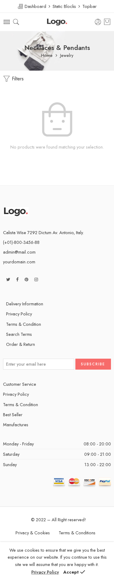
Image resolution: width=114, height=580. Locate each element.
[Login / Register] (98, 22)
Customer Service (19, 384)
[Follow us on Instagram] (36, 279)
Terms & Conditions (77, 532)
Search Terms (19, 334)
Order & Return (20, 344)
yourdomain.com (19, 261)
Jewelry (66, 55)
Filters (17, 78)
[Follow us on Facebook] (17, 279)
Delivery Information (24, 304)
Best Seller (12, 414)
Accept (71, 572)
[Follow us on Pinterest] (26, 279)
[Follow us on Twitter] (8, 279)
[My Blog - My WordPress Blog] (56, 22)
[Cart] (107, 22)
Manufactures (15, 424)
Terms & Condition (23, 324)
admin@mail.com (19, 252)
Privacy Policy (19, 314)
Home (47, 55)
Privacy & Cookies (33, 532)
